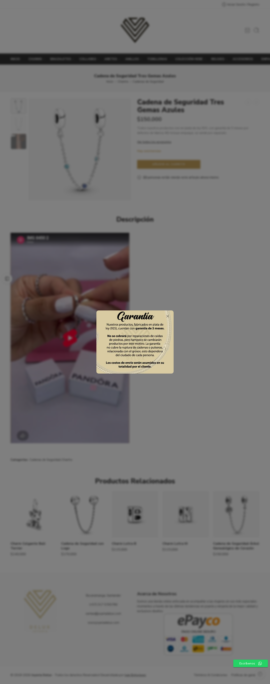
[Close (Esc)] (167, 316)
